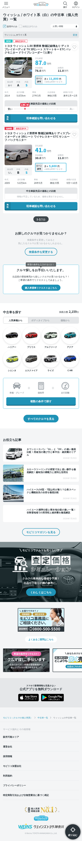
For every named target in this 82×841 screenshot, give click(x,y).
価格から (65, 320)
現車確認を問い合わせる (31, 118)
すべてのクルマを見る (41, 418)
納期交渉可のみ (30, 26)
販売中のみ (12, 26)
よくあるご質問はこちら (41, 639)
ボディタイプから (40, 320)
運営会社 (7, 746)
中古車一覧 (43, 717)
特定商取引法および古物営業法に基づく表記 (26, 794)
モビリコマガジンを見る (41, 532)
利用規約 (7, 775)
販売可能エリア (11, 736)
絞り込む (72, 834)
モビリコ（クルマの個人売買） (17, 717)
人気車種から (16, 320)
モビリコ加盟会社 (12, 765)
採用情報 (7, 756)
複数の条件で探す (41, 401)
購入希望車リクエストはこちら (41, 287)
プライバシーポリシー (14, 785)
